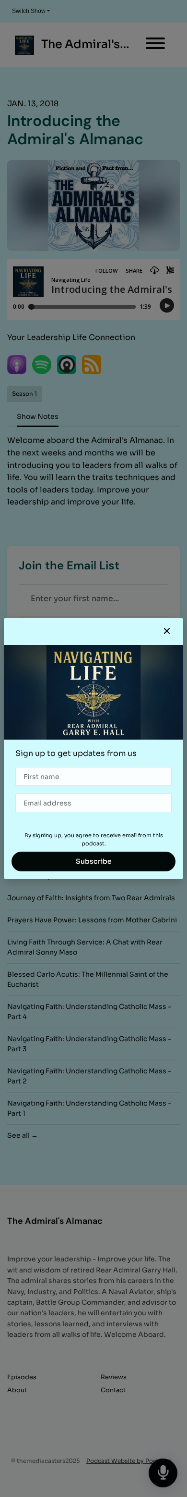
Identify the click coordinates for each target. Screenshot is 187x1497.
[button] (167, 631)
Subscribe (94, 861)
